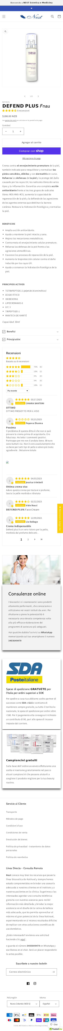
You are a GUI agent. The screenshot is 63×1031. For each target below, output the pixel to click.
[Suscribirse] (53, 972)
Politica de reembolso (17, 857)
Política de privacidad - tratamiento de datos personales (28, 848)
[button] (3, 16)
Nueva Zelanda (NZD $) (20, 1003)
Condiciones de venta (16, 832)
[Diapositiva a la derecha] (38, 96)
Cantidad (6, 125)
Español (46, 1003)
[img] (22, 399)
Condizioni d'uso (14, 825)
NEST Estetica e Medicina (27, 1025)
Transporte (11, 812)
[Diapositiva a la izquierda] (24, 96)
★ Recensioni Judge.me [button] (60, 518)
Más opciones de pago (31, 158)
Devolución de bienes (16, 839)
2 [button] (28, 539)
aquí (22, 939)
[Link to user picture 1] (8, 462)
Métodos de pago (14, 818)
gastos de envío (11, 120)
